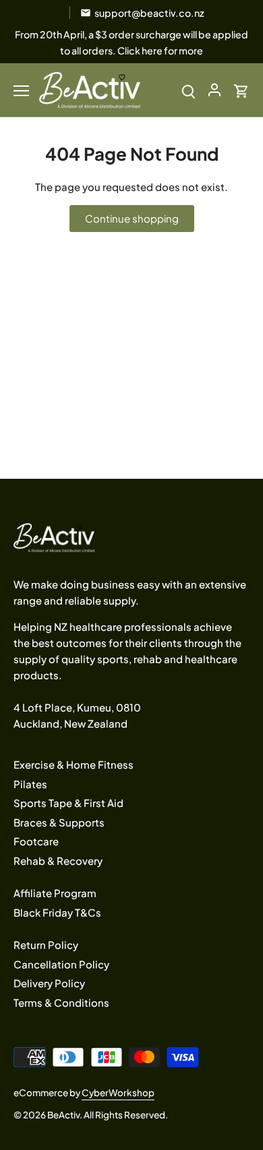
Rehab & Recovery (58, 860)
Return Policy (45, 944)
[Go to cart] (241, 89)
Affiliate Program (54, 892)
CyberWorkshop (118, 1092)
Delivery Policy (49, 982)
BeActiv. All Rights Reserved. (107, 1114)
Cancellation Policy (61, 964)
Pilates (30, 783)
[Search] (188, 89)
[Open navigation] (21, 90)
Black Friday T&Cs (57, 912)
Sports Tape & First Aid (68, 802)
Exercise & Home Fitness (73, 764)
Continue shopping (132, 218)
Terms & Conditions (61, 1002)
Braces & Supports (59, 822)
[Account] (214, 89)
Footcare (36, 841)
